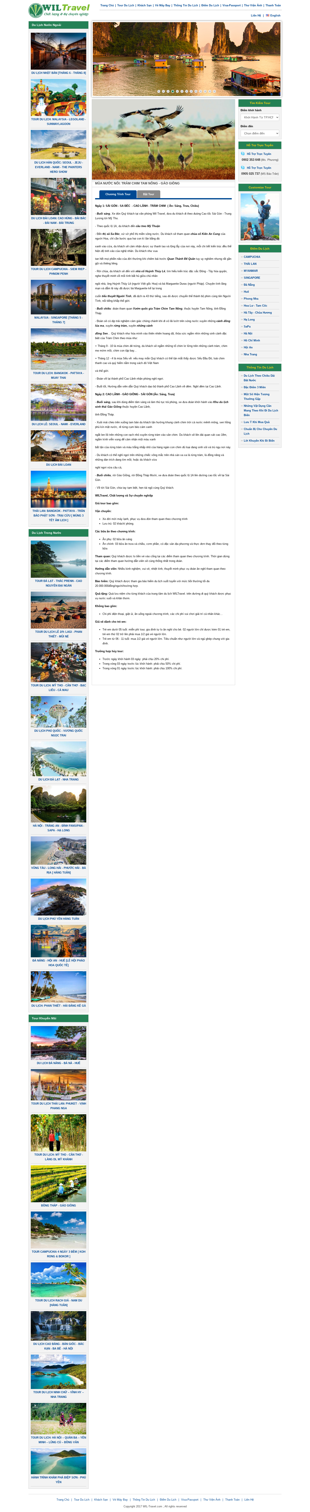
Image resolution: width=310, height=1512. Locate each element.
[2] (163, 91)
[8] (191, 91)
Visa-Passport (231, 5)
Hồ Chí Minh (252, 340)
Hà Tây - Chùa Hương (258, 312)
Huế (246, 291)
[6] (182, 91)
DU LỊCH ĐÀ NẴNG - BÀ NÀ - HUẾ (58, 1063)
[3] (168, 91)
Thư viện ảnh (253, 5)
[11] (205, 91)
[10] (200, 91)
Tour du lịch (125, 5)
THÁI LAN (250, 263)
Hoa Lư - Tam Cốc (255, 305)
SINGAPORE (252, 277)
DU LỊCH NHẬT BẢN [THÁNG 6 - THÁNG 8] (58, 72)
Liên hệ (256, 15)
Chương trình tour (118, 194)
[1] (158, 91)
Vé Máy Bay (162, 5)
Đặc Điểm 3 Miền (255, 387)
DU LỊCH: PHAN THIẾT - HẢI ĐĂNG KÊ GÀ (58, 1005)
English (275, 15)
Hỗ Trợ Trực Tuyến (259, 154)
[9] (195, 91)
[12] (209, 91)
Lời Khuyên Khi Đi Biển (259, 440)
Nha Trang (250, 354)
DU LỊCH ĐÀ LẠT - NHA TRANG (58, 779)
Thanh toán (273, 5)
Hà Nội (248, 333)
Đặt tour (148, 194)
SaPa (247, 326)
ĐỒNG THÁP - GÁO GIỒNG (58, 1205)
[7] (186, 91)
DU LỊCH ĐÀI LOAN (58, 464)
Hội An (248, 347)
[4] (172, 91)
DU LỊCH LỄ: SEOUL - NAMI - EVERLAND (58, 424)
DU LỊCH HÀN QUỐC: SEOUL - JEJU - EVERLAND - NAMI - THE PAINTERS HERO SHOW (58, 167)
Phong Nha (251, 298)
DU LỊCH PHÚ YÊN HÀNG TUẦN (58, 918)
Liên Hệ (249, 1499)
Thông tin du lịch (186, 5)
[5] (177, 91)
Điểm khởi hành (251, 110)
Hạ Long (249, 319)
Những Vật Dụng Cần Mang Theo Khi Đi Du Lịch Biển (261, 410)
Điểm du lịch (210, 5)
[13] (214, 91)
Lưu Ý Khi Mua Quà (257, 422)
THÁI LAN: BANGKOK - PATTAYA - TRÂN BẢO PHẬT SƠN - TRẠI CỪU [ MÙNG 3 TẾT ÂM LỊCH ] (58, 515)
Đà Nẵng (249, 284)
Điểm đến (247, 126)
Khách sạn (144, 5)
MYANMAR (251, 270)
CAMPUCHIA (252, 256)
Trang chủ (107, 5)
